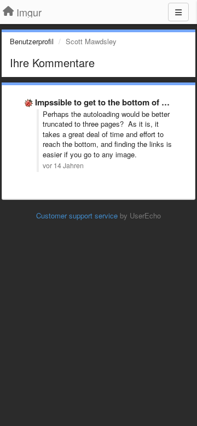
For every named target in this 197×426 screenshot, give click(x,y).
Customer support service (77, 215)
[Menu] (178, 12)
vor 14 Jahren (63, 165)
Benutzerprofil (32, 41)
